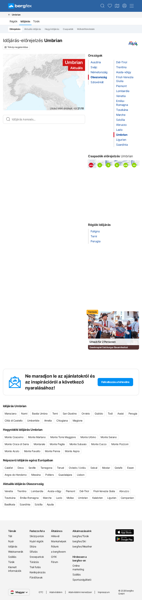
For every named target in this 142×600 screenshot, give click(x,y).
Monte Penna (52, 451)
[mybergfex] (124, 6)
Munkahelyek (58, 541)
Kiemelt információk (14, 569)
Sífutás (33, 551)
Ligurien (121, 139)
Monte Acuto (12, 451)
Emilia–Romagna (29, 497)
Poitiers (49, 474)
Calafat (9, 467)
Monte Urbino (88, 437)
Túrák (36, 21)
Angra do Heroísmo (15, 474)
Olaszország (99, 77)
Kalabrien (97, 497)
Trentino (121, 67)
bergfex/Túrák (80, 536)
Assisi (120, 413)
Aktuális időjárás (32, 29)
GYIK (54, 556)
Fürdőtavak (36, 577)
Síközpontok (37, 536)
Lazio (119, 129)
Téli (10, 536)
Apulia (50, 504)
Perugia (95, 241)
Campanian (127, 497)
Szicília (120, 120)
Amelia (48, 420)
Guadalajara (65, 474)
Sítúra (33, 546)
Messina (35, 474)
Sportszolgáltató (81, 579)
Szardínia (122, 144)
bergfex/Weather (81, 546)
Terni (94, 236)
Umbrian (121, 134)
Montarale (39, 444)
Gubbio (99, 413)
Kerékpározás (37, 572)
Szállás (12, 556)
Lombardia (122, 91)
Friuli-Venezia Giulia (104, 491)
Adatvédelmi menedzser (80, 592)
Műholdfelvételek (86, 29)
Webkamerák (15, 551)
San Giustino (70, 413)
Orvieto (86, 413)
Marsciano (10, 413)
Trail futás (35, 567)
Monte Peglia (57, 444)
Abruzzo (121, 124)
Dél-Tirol (121, 62)
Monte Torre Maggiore (63, 437)
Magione (77, 420)
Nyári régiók (36, 541)
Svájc (94, 67)
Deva (20, 467)
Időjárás (12, 546)
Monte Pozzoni (119, 444)
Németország (99, 72)
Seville (32, 467)
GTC (41, 592)
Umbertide (33, 420)
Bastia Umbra (39, 413)
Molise (70, 497)
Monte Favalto (32, 451)
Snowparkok (37, 556)
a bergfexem (58, 551)
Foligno (95, 231)
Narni (24, 413)
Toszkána (122, 110)
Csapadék (68, 29)
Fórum (54, 561)
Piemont (121, 86)
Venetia (120, 96)
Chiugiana (62, 420)
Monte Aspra (72, 451)
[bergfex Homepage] (20, 5)
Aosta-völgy (123, 72)
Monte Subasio (78, 444)
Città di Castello (13, 420)
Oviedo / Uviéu (77, 467)
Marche (121, 115)
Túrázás (34, 561)
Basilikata (9, 504)
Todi (110, 413)
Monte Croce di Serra (17, 444)
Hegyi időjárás (52, 29)
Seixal (93, 467)
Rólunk (55, 546)
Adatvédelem (55, 592)
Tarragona (46, 467)
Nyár (11, 541)
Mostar (106, 467)
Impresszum (103, 592)
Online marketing (78, 567)
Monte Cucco (98, 444)
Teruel (60, 467)
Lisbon (80, 474)
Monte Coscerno (14, 437)
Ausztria (96, 62)
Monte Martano (36, 437)
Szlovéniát (97, 82)
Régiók (14, 21)
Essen (130, 467)
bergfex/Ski (79, 541)
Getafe (118, 467)
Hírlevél (55, 536)
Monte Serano (108, 437)
